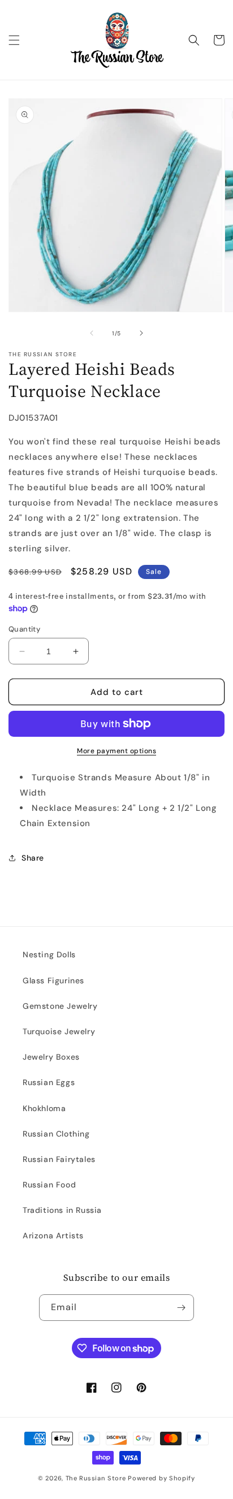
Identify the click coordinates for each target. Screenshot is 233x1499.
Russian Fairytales (59, 1159)
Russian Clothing (56, 1134)
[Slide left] (91, 333)
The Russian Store (96, 1478)
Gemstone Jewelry (60, 1006)
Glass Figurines (53, 980)
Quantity (24, 629)
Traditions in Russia (62, 1210)
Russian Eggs (49, 1082)
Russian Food (49, 1185)
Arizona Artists (53, 1235)
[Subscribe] (181, 1307)
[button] (14, 40)
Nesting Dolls (49, 954)
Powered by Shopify (161, 1478)
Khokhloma (44, 1108)
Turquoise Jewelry (59, 1031)
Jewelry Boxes (51, 1057)
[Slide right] (141, 333)
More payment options (116, 750)
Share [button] (32, 858)
